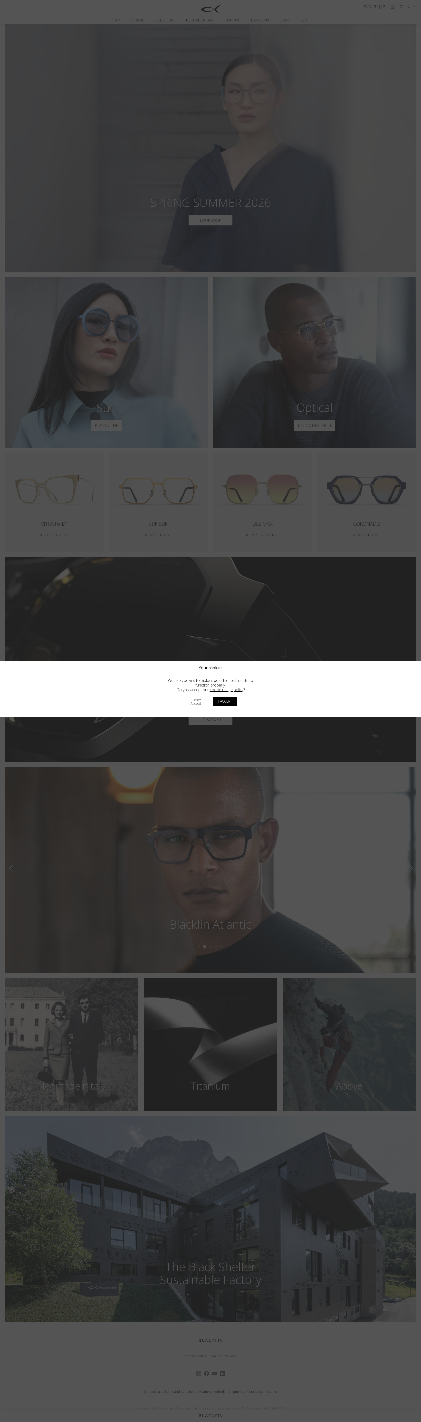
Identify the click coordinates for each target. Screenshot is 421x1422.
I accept (225, 701)
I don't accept (196, 702)
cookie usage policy (226, 689)
